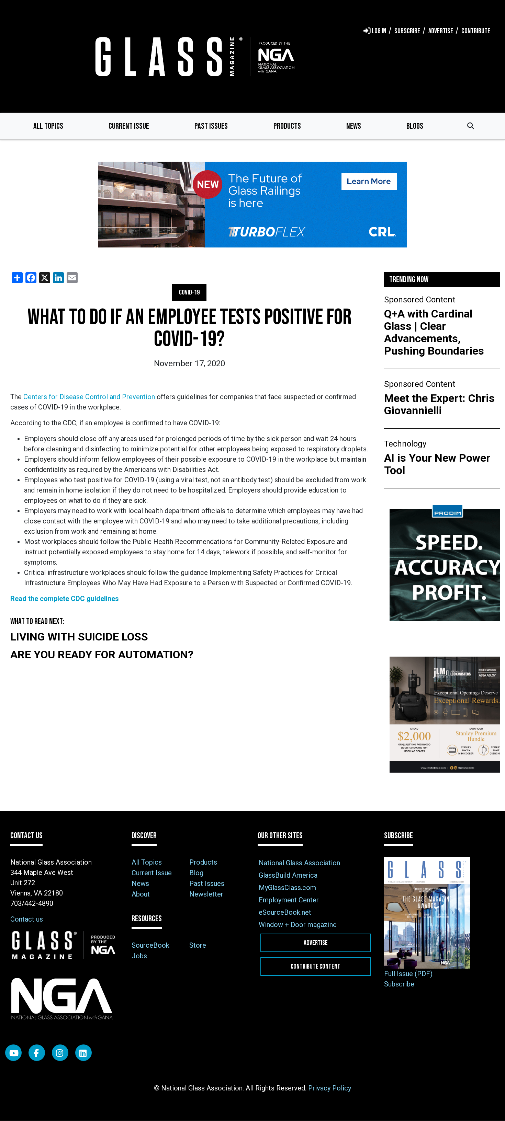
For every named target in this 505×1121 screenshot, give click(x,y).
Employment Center (289, 900)
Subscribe (399, 984)
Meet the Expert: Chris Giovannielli (439, 404)
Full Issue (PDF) (408, 974)
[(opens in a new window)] (252, 204)
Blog (196, 873)
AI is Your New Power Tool (437, 464)
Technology (405, 444)
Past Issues (211, 126)
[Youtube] (13, 1052)
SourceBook (150, 945)
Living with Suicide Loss (79, 636)
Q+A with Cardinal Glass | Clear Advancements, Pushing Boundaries (434, 332)
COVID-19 (189, 292)
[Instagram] (60, 1052)
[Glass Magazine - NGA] (193, 56)
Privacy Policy (329, 1088)
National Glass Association (299, 863)
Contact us (26, 919)
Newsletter (206, 894)
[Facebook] (37, 1052)
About (141, 894)
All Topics (48, 126)
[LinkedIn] (83, 1052)
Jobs (139, 956)
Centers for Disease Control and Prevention (89, 397)
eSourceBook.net (285, 912)
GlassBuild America (288, 875)
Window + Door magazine (298, 925)
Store (197, 945)
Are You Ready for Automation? (101, 654)
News (353, 126)
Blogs (414, 126)
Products (287, 126)
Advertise (316, 943)
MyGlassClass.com (287, 887)
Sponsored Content (419, 299)
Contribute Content (315, 966)
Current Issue (129, 126)
